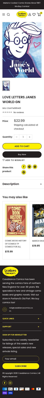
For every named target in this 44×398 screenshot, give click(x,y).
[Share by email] (24, 172)
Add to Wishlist (15, 160)
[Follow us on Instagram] (10, 383)
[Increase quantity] (29, 137)
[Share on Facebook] (24, 167)
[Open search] (8, 14)
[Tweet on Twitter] (35, 167)
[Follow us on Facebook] (4, 383)
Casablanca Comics (27, 373)
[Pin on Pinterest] (29, 167)
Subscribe (21, 366)
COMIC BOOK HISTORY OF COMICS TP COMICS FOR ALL (15, 243)
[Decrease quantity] (16, 137)
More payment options (22, 154)
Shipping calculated (24, 125)
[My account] (29, 14)
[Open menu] (3, 14)
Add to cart (22, 146)
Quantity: (7, 136)
